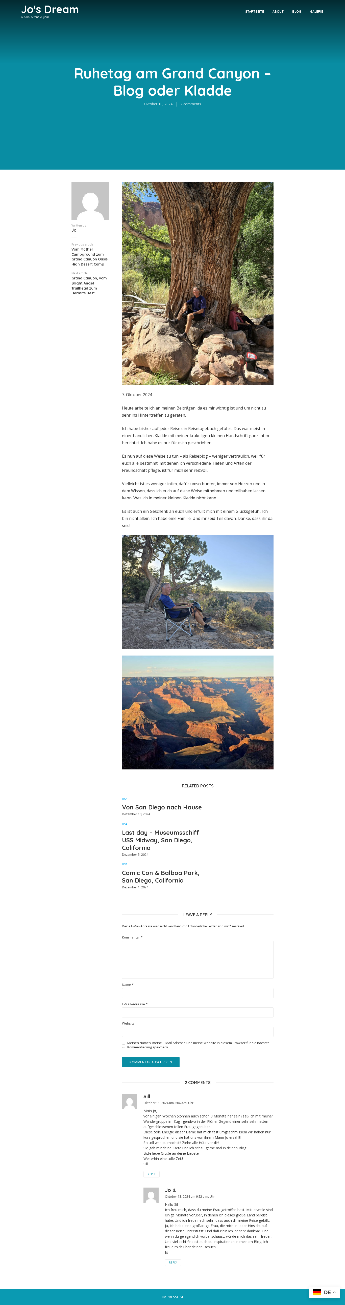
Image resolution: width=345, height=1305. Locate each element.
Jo (74, 230)
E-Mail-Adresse (134, 1004)
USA (124, 799)
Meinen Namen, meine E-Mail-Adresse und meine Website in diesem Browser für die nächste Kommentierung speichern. (198, 1045)
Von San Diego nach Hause (162, 807)
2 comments (190, 103)
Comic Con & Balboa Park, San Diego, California (161, 876)
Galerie (316, 11)
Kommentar (132, 937)
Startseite (254, 11)
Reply (151, 1174)
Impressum (172, 1296)
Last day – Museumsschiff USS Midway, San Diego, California (160, 840)
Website (128, 1023)
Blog (296, 11)
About (278, 11)
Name (128, 985)
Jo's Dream (50, 9)
